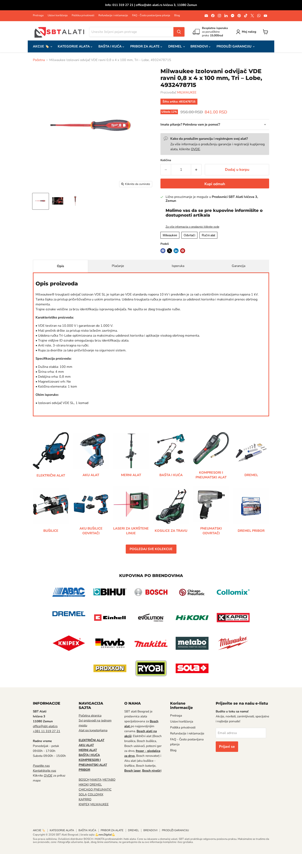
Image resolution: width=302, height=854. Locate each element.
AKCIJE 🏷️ (41, 46)
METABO (109, 780)
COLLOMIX (95, 794)
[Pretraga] (178, 32)
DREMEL (175, 46)
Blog (177, 15)
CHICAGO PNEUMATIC (95, 789)
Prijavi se (227, 746)
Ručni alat (208, 235)
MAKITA (96, 780)
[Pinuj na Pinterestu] (182, 250)
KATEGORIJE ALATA (74, 46)
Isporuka (178, 266)
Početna (39, 60)
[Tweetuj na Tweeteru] (169, 250)
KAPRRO (85, 799)
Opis (60, 266)
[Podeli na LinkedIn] (176, 250)
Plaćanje (118, 266)
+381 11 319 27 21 (46, 731)
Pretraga (38, 15)
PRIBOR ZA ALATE (145, 46)
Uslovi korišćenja (58, 15)
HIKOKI (84, 784)
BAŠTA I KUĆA (110, 46)
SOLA (83, 794)
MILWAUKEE (186, 92)
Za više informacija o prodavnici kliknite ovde (192, 226)
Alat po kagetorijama (93, 730)
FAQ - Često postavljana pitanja (151, 15)
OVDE (195, 149)
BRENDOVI (199, 46)
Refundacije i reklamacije (113, 15)
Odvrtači (189, 235)
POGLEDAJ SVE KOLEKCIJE (151, 549)
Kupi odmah (214, 183)
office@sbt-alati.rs (45, 726)
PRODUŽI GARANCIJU (234, 46)
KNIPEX (84, 804)
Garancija (238, 266)
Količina (165, 160)
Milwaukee (170, 235)
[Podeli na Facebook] (162, 250)
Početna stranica (90, 715)
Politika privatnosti (83, 15)
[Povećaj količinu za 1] (196, 169)
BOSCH (84, 780)
